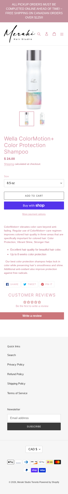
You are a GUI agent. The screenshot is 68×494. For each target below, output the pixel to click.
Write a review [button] (32, 315)
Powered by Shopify (49, 482)
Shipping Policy (16, 383)
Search (11, 355)
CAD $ (32, 449)
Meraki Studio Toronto (28, 482)
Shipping (9, 163)
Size (6, 176)
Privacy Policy (15, 364)
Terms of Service (17, 393)
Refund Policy (15, 374)
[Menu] (62, 34)
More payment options (34, 214)
